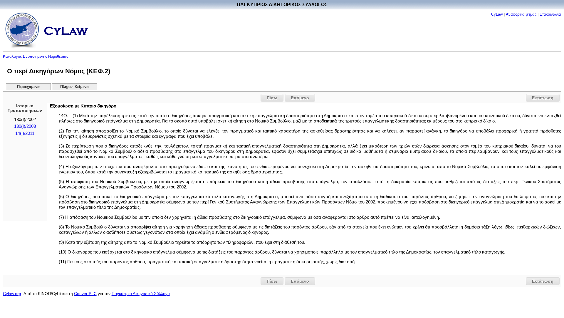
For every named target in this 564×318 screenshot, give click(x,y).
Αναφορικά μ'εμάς (521, 14)
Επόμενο (300, 97)
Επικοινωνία (550, 14)
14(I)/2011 (24, 133)
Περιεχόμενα (28, 87)
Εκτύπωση (542, 97)
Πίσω (272, 97)
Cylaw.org (12, 293)
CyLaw (497, 14)
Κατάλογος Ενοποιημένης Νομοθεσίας (35, 56)
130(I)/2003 (25, 126)
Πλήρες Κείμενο (74, 87)
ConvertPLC (85, 293)
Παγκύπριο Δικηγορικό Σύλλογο (141, 293)
